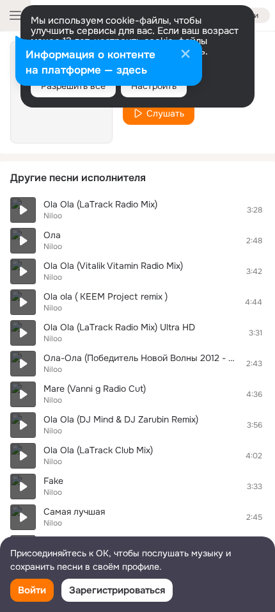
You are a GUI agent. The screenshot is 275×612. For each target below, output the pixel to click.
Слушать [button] (165, 113)
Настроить (154, 86)
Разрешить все (73, 86)
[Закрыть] (185, 55)
